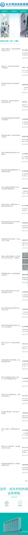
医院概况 (14, 11)
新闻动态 (23, 11)
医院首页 (4, 11)
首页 (11, 41)
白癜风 (16, 41)
